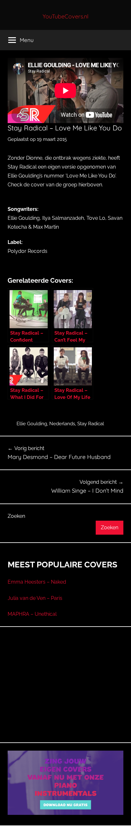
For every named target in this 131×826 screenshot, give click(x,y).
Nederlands (62, 424)
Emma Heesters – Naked (37, 582)
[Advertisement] (65, 692)
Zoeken (16, 516)
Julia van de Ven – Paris (35, 598)
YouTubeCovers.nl (65, 16)
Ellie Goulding (32, 424)
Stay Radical (90, 424)
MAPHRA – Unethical (32, 614)
